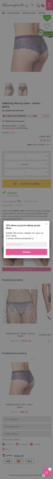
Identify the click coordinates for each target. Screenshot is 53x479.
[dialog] (26, 239)
